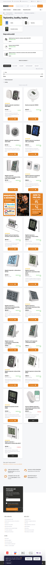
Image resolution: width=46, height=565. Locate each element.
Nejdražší (21, 65)
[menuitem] (7, 9)
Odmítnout (28, 558)
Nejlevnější (14, 65)
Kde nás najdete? (8, 540)
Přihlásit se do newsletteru (12, 509)
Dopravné (7, 522)
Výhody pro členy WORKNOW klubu (9, 1)
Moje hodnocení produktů (29, 529)
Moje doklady (27, 526)
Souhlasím (37, 558)
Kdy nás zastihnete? (8, 542)
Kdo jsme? (7, 538)
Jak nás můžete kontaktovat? (10, 543)
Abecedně (37, 65)
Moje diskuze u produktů (29, 531)
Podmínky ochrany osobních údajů (11, 528)
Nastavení (9, 563)
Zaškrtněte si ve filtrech (8, 464)
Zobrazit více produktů (23, 60)
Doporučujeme (7, 65)
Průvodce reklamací (8, 529)
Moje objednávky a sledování (30, 524)
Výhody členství (27, 519)
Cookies (7, 557)
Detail (33, 420)
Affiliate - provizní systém (9, 545)
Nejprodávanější (29, 65)
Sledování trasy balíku (9, 524)
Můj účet (26, 522)
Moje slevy (27, 528)
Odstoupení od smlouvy (9, 531)
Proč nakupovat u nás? (9, 519)
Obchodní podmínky (8, 526)
